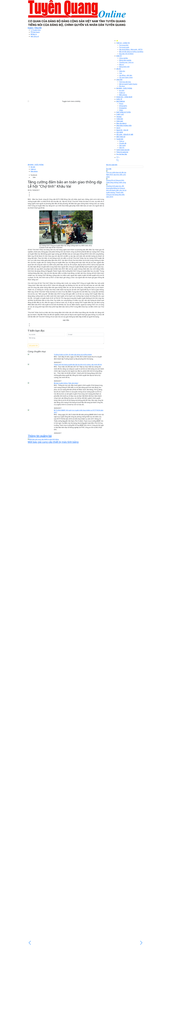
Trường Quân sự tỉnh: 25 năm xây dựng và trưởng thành (73, 355)
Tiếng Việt (38, 28)
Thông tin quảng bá (40, 436)
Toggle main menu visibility (71, 101)
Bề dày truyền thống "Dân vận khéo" (66, 383)
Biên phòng (34, 171)
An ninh (33, 167)
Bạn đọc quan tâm (111, 165)
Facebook (34, 175)
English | (31, 28)
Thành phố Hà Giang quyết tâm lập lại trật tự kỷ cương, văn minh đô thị (78, 365)
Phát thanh (36, 32)
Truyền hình (36, 30)
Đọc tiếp (108, 169)
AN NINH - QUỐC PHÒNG (36, 165)
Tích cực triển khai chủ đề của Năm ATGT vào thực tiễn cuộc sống (116, 174)
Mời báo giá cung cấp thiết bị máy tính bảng (53, 442)
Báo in (34, 34)
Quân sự (33, 169)
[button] (129, 157)
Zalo (34, 177)
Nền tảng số (35, 36)
